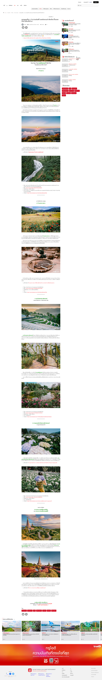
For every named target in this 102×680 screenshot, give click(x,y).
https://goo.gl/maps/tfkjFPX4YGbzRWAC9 (34, 187)
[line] (7, 674)
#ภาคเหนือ (44, 610)
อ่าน (14, 5)
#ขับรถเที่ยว (68, 93)
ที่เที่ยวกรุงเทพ (45, 8)
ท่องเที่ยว (8, 12)
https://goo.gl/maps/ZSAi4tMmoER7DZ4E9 (34, 288)
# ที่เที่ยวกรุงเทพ (71, 49)
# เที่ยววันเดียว (71, 29)
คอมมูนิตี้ (71, 675)
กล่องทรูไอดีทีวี (64, 675)
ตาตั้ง (21, 5)
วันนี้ (4, 5)
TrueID (6, 2)
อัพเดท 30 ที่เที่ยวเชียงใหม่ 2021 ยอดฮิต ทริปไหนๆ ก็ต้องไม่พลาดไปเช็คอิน (37, 38)
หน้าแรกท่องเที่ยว (35, 8)
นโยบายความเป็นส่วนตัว (95, 672)
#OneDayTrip (24, 610)
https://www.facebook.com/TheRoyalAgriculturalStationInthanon (39, 416)
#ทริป (34, 610)
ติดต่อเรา (92, 676)
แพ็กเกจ (71, 673)
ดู (70, 668)
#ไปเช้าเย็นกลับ (74, 93)
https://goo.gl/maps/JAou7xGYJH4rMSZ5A (34, 497)
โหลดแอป (79, 2)
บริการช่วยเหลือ (93, 674)
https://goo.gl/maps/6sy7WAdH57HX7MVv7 (34, 412)
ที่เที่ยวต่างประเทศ (56, 8)
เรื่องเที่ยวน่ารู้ (63, 8)
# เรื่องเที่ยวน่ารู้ (64, 633)
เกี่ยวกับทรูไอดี (93, 668)
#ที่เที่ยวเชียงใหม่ (39, 610)
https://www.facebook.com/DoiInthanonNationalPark (37, 193)
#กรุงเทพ (64, 93)
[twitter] (13, 674)
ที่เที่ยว (40, 8)
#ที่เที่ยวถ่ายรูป (77, 90)
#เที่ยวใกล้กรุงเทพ (65, 88)
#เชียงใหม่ (48, 610)
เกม (17, 5)
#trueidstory (71, 90)
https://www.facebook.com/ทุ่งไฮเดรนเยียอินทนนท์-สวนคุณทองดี (39, 501)
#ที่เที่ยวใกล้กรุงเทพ (65, 90)
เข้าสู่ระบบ (95, 2)
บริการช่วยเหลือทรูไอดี (65, 677)
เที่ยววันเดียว (16, 12)
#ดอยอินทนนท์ (30, 610)
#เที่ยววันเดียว (54, 610)
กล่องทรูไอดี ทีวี (86, 2)
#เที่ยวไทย (64, 95)
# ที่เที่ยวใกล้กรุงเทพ (72, 22)
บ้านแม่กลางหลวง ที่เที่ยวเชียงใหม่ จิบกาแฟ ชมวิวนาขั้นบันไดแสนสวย (41, 282)
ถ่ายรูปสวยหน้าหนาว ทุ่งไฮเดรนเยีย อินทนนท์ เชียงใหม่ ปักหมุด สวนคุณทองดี (42, 462)
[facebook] (10, 674)
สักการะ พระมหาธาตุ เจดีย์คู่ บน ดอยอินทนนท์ (37, 587)
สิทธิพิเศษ (10, 5)
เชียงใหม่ (27, 34)
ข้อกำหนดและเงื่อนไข (94, 670)
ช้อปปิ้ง (63, 673)
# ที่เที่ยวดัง (44, 633)
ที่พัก (51, 8)
